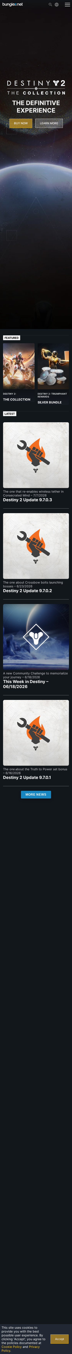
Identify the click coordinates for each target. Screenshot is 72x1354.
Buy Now (21, 123)
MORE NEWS (36, 794)
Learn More (49, 123)
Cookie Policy (12, 1347)
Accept (59, 1339)
